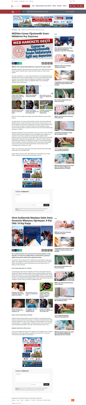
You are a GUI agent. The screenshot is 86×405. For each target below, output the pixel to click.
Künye (18, 400)
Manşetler (16, 1)
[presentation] (16, 11)
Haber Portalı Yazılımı (18, 403)
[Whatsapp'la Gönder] (21, 63)
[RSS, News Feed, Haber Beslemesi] (72, 400)
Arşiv (27, 1)
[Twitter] (15, 63)
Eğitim (54, 5)
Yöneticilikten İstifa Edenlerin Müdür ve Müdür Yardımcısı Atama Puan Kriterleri (41, 11)
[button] (45, 63)
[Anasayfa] (12, 1)
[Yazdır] (43, 63)
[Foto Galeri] (73, 1)
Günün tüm (70, 11)
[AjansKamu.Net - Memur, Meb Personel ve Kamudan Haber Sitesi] (21, 5)
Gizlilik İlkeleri (27, 400)
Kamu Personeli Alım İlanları (43, 5)
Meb (33, 5)
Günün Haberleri (22, 1)
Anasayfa (15, 29)
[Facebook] (13, 63)
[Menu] (71, 6)
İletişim (22, 400)
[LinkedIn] (18, 63)
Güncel (65, 5)
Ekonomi (59, 5)
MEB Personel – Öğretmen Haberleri (44, 400)
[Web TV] (70, 1)
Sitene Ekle (31, 1)
